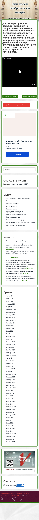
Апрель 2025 (10, 336)
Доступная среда (11, 206)
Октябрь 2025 (11, 320)
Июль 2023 (10, 393)
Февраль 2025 (11, 342)
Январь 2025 (10, 344)
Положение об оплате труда (15, 220)
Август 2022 (10, 417)
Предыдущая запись (11, 96)
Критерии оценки (11, 209)
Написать (17, 154)
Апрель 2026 (10, 304)
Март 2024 (9, 371)
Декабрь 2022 (10, 412)
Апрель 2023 (10, 401)
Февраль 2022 (11, 434)
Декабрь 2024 (10, 347)
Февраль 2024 (11, 374)
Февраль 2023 (11, 407)
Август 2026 (10, 296)
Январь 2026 (10, 312)
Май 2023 (9, 398)
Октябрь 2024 (11, 353)
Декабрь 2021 (10, 439)
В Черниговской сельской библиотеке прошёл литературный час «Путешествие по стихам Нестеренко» (20, 278)
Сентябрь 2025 (11, 323)
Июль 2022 (10, 420)
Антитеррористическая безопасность (18, 198)
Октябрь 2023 (11, 385)
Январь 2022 (10, 436)
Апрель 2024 (10, 369)
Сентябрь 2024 (11, 355)
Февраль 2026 (11, 309)
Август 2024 (10, 358)
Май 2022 (9, 425)
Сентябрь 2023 (11, 388)
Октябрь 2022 (11, 415)
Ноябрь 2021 (10, 442)
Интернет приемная (12, 203)
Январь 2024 (10, 377)
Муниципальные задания (14, 212)
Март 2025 (9, 339)
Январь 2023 (10, 409)
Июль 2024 (10, 361)
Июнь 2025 (10, 331)
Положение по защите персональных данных (20, 222)
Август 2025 (10, 325)
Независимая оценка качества (16, 214)
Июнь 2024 (10, 363)
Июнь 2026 (10, 298)
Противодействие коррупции (15, 225)
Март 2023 (9, 404)
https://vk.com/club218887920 (20, 184)
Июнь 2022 (10, 423)
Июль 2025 (10, 328)
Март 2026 (9, 306)
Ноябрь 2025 (10, 317)
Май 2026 (9, 301)
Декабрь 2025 (10, 315)
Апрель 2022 (10, 428)
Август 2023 (10, 390)
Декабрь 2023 (10, 380)
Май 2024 (9, 366)
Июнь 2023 (10, 396)
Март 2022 (9, 431)
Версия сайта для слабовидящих (18, 105)
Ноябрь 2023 (10, 382)
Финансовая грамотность (14, 201)
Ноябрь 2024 (10, 350)
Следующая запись (28, 96)
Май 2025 (9, 334)
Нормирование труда (13, 217)
